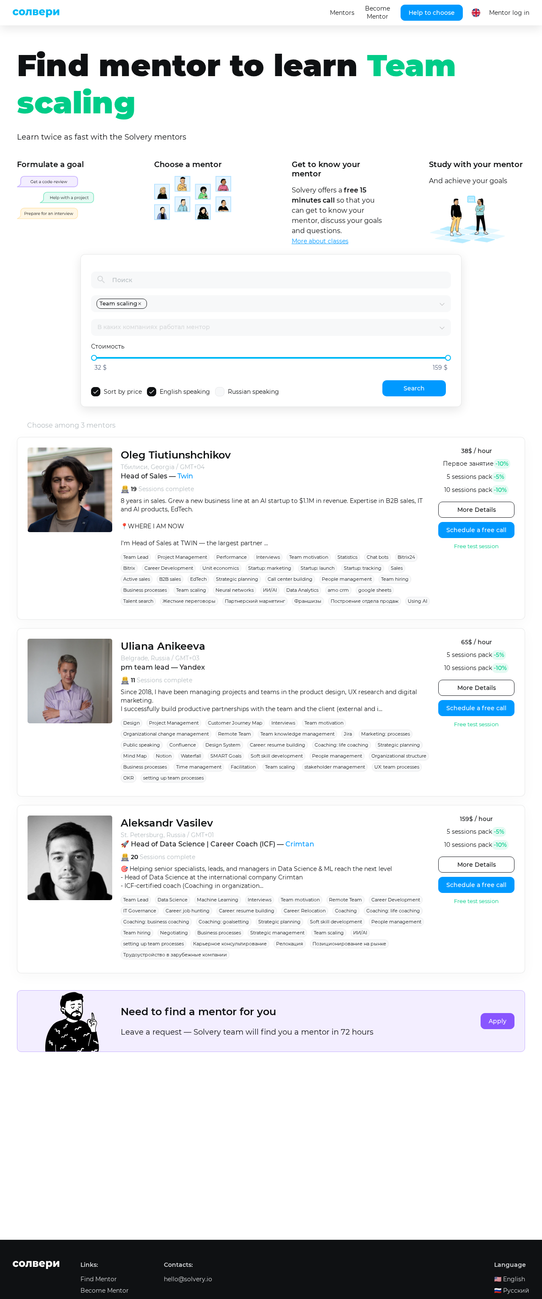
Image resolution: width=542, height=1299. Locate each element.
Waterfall (191, 756)
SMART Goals (225, 756)
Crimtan (299, 844)
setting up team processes (173, 778)
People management (347, 579)
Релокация (289, 944)
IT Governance (139, 911)
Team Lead (135, 557)
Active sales (136, 579)
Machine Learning (217, 900)
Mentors (342, 12)
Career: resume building (277, 745)
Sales (397, 568)
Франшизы (307, 601)
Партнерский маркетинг (255, 601)
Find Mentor (98, 1279)
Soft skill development (277, 756)
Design (131, 723)
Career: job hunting (188, 911)
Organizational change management (166, 734)
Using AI (417, 601)
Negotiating (174, 933)
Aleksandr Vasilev (167, 823)
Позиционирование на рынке (349, 944)
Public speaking (141, 745)
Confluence (182, 745)
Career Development (168, 568)
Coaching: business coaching (156, 922)
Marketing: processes (385, 734)
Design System (223, 745)
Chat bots (377, 557)
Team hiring (395, 579)
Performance (231, 557)
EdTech (198, 579)
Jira (348, 734)
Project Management (182, 557)
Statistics (347, 557)
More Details (476, 510)
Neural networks (235, 590)
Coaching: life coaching (341, 745)
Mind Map (135, 756)
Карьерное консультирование (230, 944)
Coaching (346, 911)
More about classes (320, 241)
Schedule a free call (476, 530)
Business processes (145, 590)
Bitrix (129, 568)
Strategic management (277, 933)
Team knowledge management (297, 734)
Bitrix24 (406, 557)
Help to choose (432, 12)
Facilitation (243, 767)
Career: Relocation (305, 911)
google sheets (374, 590)
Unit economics (220, 568)
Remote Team (234, 734)
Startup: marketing (269, 568)
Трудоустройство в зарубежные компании (175, 955)
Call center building (290, 579)
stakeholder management (334, 767)
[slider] (94, 358)
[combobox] (294, 304)
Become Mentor (377, 12)
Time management (198, 767)
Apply (497, 1021)
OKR (128, 778)
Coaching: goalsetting (224, 922)
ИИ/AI (270, 590)
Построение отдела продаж (364, 601)
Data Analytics (302, 590)
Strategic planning (237, 579)
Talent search (138, 601)
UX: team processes (396, 767)
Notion (163, 756)
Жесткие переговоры (189, 601)
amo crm (338, 590)
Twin (185, 476)
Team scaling (191, 590)
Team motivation (308, 557)
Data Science (173, 900)
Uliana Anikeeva (163, 646)
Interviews (268, 557)
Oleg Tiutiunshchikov (176, 455)
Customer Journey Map (235, 723)
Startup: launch (318, 568)
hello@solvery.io (188, 1279)
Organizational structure (398, 756)
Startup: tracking (363, 568)
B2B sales (170, 579)
